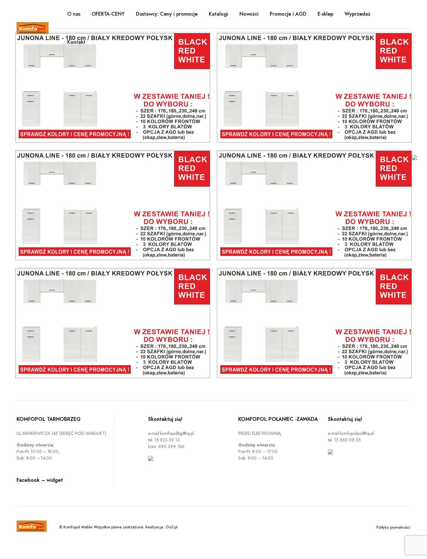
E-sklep (325, 14)
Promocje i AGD (288, 14)
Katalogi (218, 14)
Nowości (249, 14)
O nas (73, 14)
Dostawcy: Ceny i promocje (167, 14)
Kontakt (76, 42)
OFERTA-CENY (108, 14)
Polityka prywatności (393, 527)
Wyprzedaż (357, 14)
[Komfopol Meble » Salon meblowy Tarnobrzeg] (32, 28)
